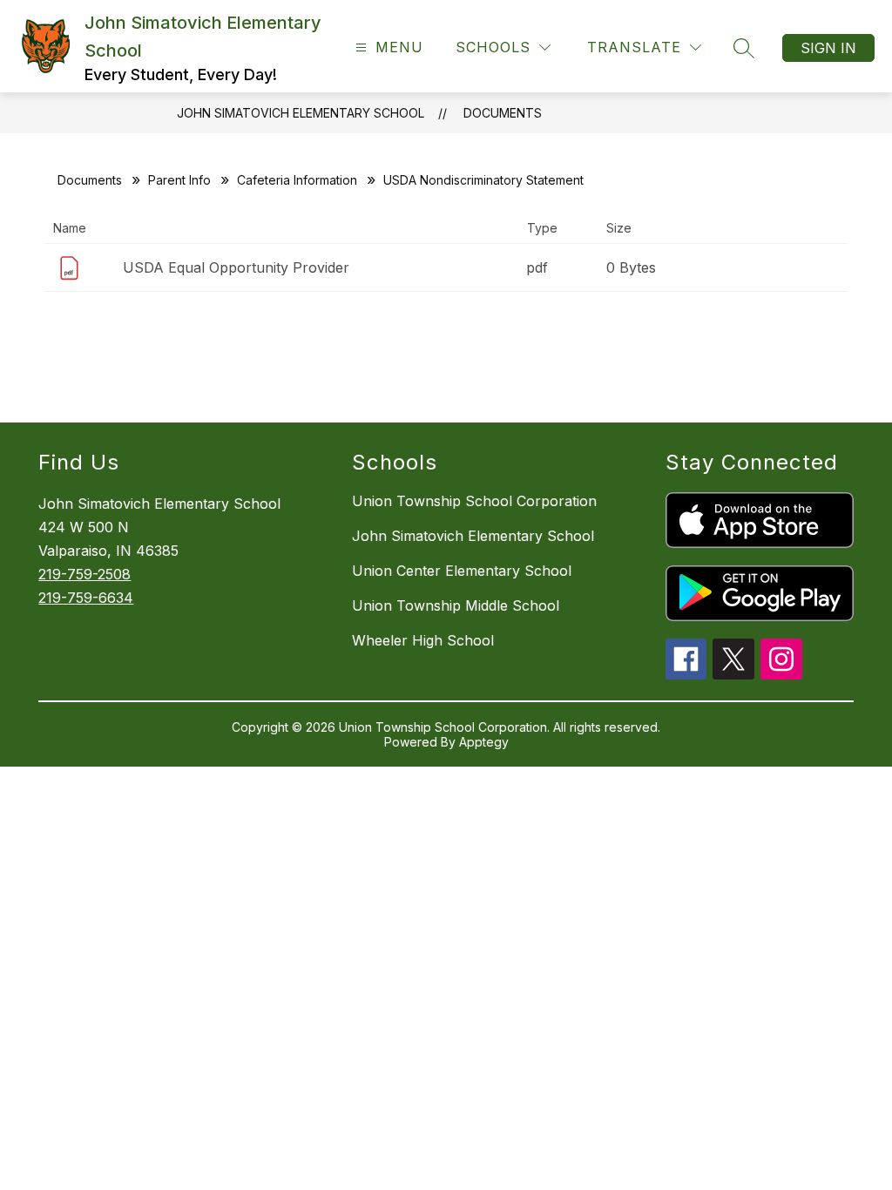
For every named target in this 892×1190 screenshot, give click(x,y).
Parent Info (179, 179)
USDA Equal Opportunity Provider (236, 267)
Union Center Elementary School (461, 570)
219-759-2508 (84, 574)
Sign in (828, 48)
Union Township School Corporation (474, 501)
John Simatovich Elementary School (300, 112)
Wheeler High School (423, 640)
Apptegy (484, 741)
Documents (502, 112)
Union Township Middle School (455, 605)
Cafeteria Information (297, 179)
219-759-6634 (85, 597)
